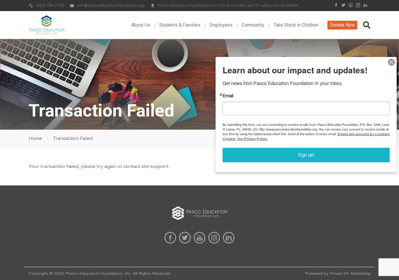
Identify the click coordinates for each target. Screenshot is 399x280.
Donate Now (342, 25)
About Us (140, 25)
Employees (221, 25)
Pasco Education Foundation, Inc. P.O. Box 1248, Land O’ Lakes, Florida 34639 (228, 5)
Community (253, 25)
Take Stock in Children (295, 25)
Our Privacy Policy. (252, 139)
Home (35, 138)
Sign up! (306, 155)
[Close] (391, 62)
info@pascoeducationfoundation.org (111, 5)
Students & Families (179, 25)
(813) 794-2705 (50, 5)
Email (228, 96)
